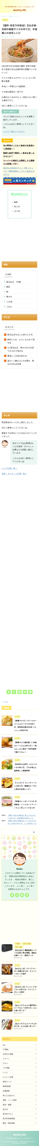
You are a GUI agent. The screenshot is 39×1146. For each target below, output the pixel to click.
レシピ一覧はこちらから (14, 131)
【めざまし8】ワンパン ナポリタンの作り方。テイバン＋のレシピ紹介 (25, 989)
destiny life (20, 10)
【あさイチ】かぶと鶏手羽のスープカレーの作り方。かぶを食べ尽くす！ (25, 1007)
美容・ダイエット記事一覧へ (14, 474)
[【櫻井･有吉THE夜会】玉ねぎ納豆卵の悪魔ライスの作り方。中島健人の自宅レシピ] (25, 692)
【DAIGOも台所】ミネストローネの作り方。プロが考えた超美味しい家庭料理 (25, 767)
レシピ (6, 701)
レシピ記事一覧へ (9, 468)
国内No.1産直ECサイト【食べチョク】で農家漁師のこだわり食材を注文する (18, 171)
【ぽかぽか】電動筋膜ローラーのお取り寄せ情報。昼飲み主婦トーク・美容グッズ (25, 952)
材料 (15, 202)
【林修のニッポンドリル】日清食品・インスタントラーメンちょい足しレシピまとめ (25, 804)
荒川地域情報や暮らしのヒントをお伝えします (19, 1138)
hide (25, 194)
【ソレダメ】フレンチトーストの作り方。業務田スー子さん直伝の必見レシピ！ (25, 786)
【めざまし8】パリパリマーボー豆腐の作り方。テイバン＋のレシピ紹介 (25, 971)
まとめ (16, 211)
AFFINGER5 (23, 1143)
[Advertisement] (19, 240)
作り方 (16, 206)
